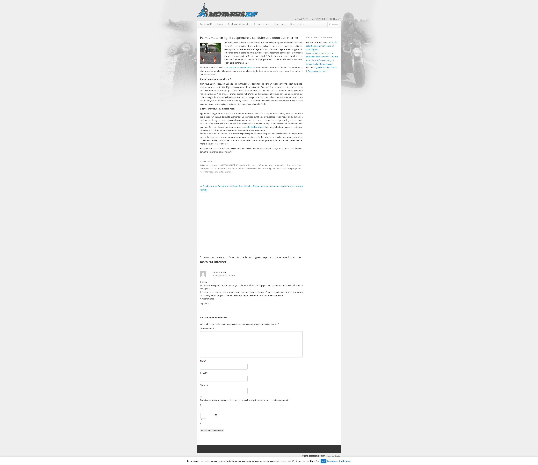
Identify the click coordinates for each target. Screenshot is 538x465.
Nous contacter (297, 24)
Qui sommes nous (261, 24)
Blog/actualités (206, 24)
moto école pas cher (214, 168)
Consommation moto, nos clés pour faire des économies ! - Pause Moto (322, 57)
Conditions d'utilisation (339, 461)
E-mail (203, 373)
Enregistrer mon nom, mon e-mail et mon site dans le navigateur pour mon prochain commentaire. (245, 400)
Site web (204, 385)
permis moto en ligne (285, 168)
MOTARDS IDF (228, 165)
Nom (203, 361)
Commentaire (207, 328)
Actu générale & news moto (264, 165)
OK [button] (323, 461)
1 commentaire (206, 161)
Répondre (204, 303)
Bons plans (281, 165)
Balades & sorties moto (238, 24)
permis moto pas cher (221, 172)
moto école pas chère (233, 168)
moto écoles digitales (267, 168)
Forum (220, 24)
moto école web (250, 168)
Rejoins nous (280, 24)
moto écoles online (254, 127)
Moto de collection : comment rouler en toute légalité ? (321, 46)
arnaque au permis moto (240, 67)
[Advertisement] (251, 222)
